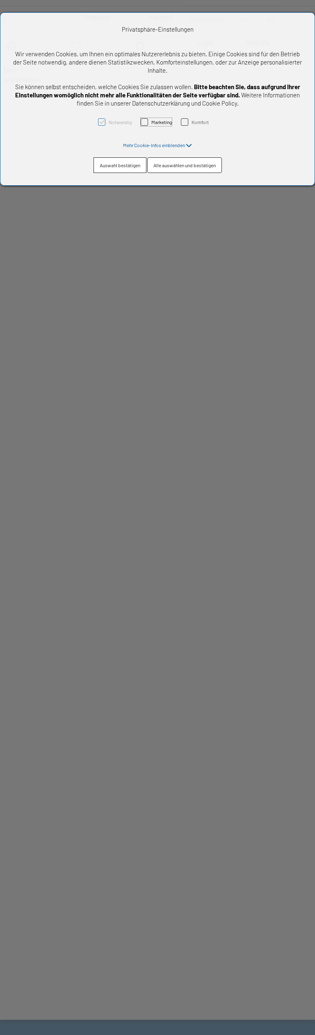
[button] (157, 145)
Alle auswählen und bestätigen (184, 165)
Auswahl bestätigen (120, 165)
